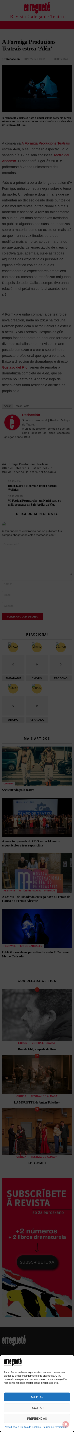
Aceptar (37, 1397)
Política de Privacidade (55, 1427)
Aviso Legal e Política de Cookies (23, 1427)
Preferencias (37, 1418)
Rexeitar (37, 1408)
